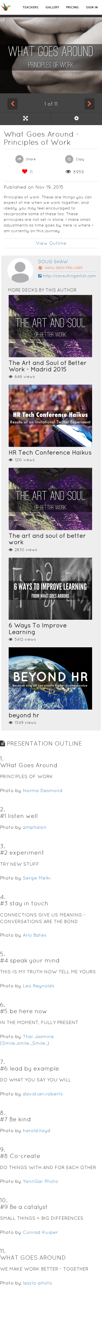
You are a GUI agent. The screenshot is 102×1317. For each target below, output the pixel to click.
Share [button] (30, 159)
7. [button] (2, 1061)
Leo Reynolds (38, 985)
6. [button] (2, 1004)
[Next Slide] (89, 104)
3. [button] (2, 846)
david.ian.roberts (43, 1093)
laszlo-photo (37, 1282)
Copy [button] (79, 159)
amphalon (35, 827)
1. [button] (1, 758)
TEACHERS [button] (30, 7)
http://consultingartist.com (69, 276)
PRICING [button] (72, 7)
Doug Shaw (53, 261)
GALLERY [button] (52, 7)
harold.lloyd (37, 1130)
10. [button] (4, 1200)
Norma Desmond (43, 790)
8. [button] (2, 1112)
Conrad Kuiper (40, 1232)
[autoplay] (76, 118)
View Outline (51, 243)
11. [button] (2, 1251)
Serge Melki (37, 877)
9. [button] (2, 1149)
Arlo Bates (34, 935)
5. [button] (2, 954)
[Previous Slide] (12, 104)
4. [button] (2, 897)
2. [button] (2, 809)
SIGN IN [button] (92, 7)
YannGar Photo (40, 1181)
